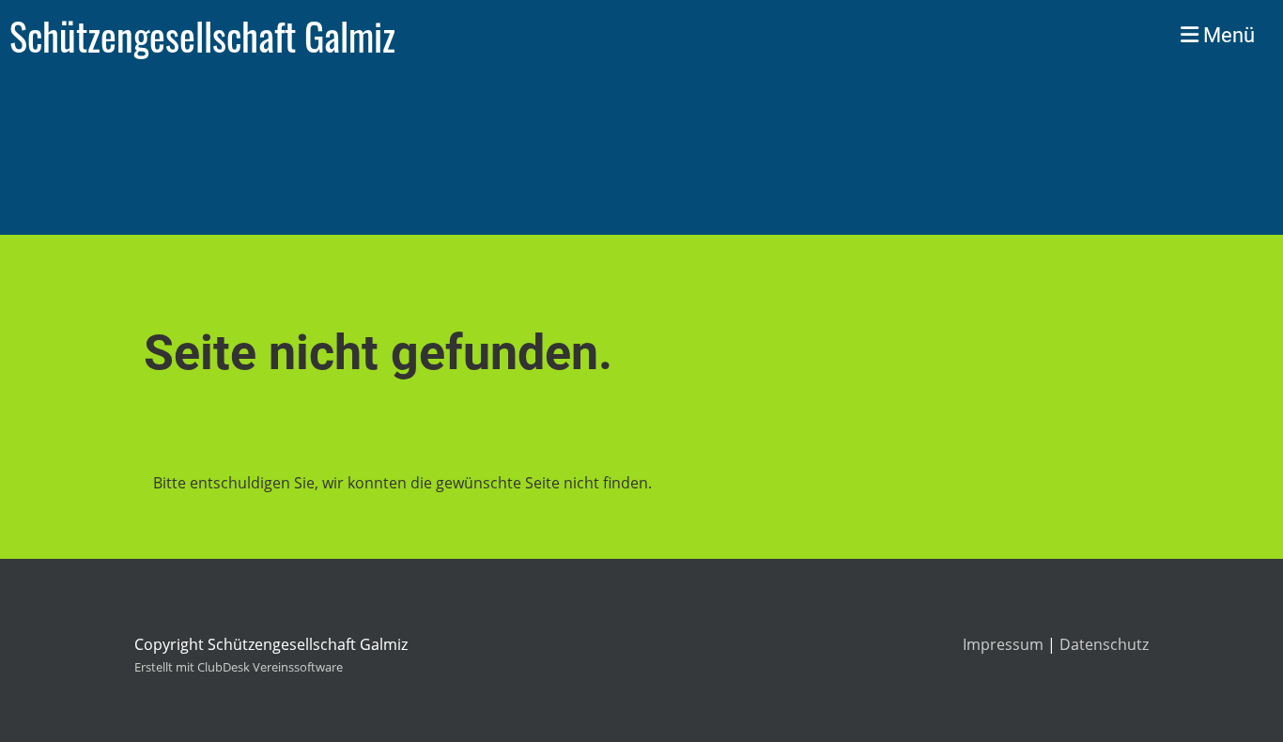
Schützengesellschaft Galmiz (202, 35)
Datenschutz (1104, 644)
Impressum (1003, 644)
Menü (1226, 35)
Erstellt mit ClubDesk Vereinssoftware (238, 666)
